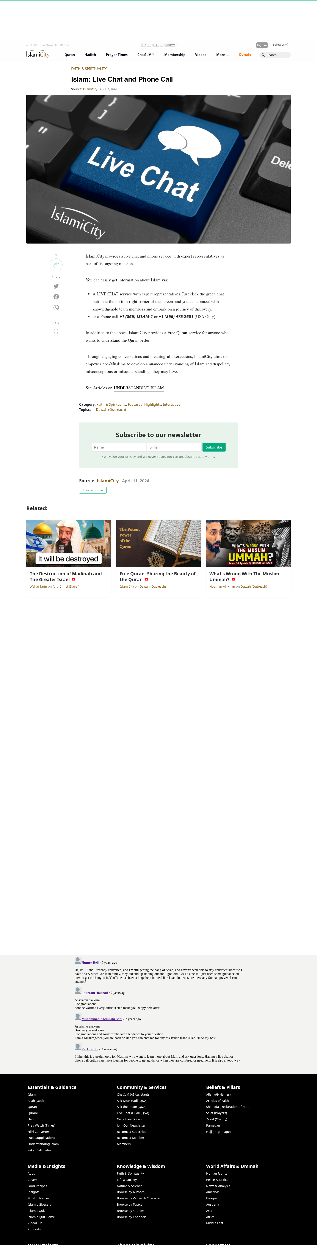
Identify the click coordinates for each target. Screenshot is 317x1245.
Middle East (214, 1223)
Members (124, 1144)
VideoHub (35, 1223)
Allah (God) (36, 1101)
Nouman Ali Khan (222, 586)
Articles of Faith (217, 1101)
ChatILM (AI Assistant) (133, 1094)
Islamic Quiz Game (41, 1217)
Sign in (262, 45)
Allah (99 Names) (218, 1094)
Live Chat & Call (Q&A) (133, 1113)
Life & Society (127, 1180)
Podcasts (34, 1229)
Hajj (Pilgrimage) (218, 1132)
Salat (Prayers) (216, 1113)
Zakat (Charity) (216, 1119)
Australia (212, 1204)
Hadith (33, 1119)
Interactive (171, 404)
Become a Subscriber (132, 1132)
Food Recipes (37, 1186)
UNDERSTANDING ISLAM (139, 388)
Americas (213, 1192)
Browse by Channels (131, 1217)
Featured (135, 404)
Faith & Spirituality (89, 68)
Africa (210, 1217)
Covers (33, 1180)
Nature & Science (129, 1186)
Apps (31, 1173)
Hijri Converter (38, 1132)
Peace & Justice (217, 1180)
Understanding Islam (43, 1144)
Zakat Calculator (39, 1150)
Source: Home (93, 490)
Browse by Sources (130, 1211)
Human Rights (216, 1173)
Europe (211, 1198)
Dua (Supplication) (41, 1138)
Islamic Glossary (39, 1204)
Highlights (152, 404)
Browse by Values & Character (139, 1198)
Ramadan (213, 1125)
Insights (33, 1192)
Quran (32, 1107)
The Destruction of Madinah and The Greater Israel (247, 1238)
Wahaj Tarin (39, 586)
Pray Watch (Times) (41, 1125)
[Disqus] (158, 1009)
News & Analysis (218, 1186)
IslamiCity (108, 481)
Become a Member (130, 1138)
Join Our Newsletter (131, 1125)
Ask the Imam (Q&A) (131, 1107)
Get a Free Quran (129, 1119)
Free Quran (177, 332)
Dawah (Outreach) (111, 409)
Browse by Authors (130, 1192)
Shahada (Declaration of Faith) (228, 1107)
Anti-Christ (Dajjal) (66, 586)
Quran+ (33, 1113)
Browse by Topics (129, 1204)
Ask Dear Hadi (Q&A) (132, 1101)
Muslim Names (38, 1198)
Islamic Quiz (37, 1211)
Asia (209, 1211)
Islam (32, 1094)
